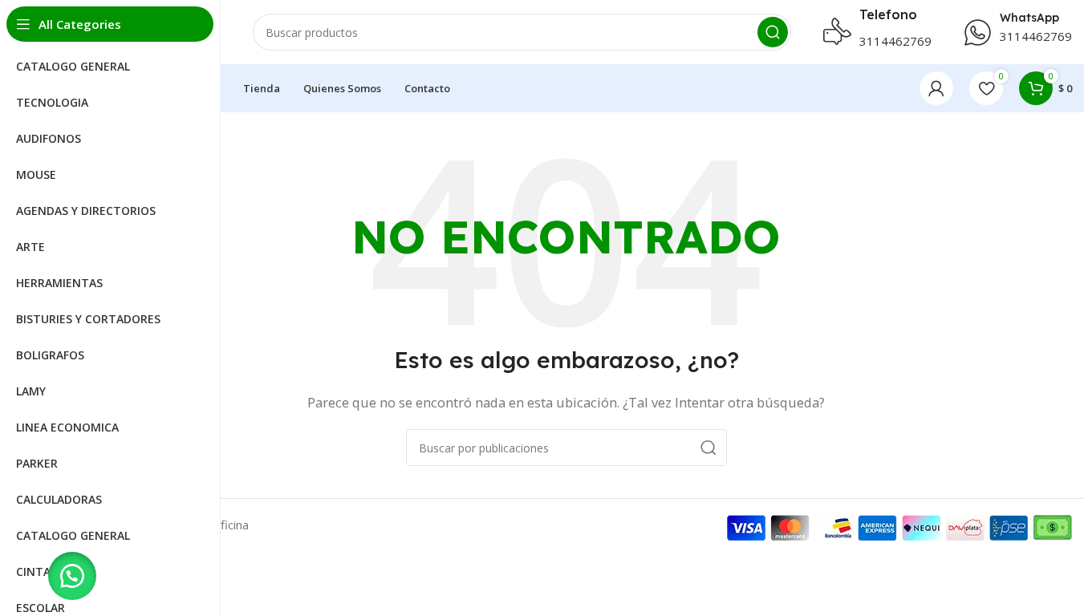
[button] (72, 576)
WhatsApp (1029, 17)
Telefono (888, 14)
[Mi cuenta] (936, 88)
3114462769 (895, 41)
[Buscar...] (772, 32)
